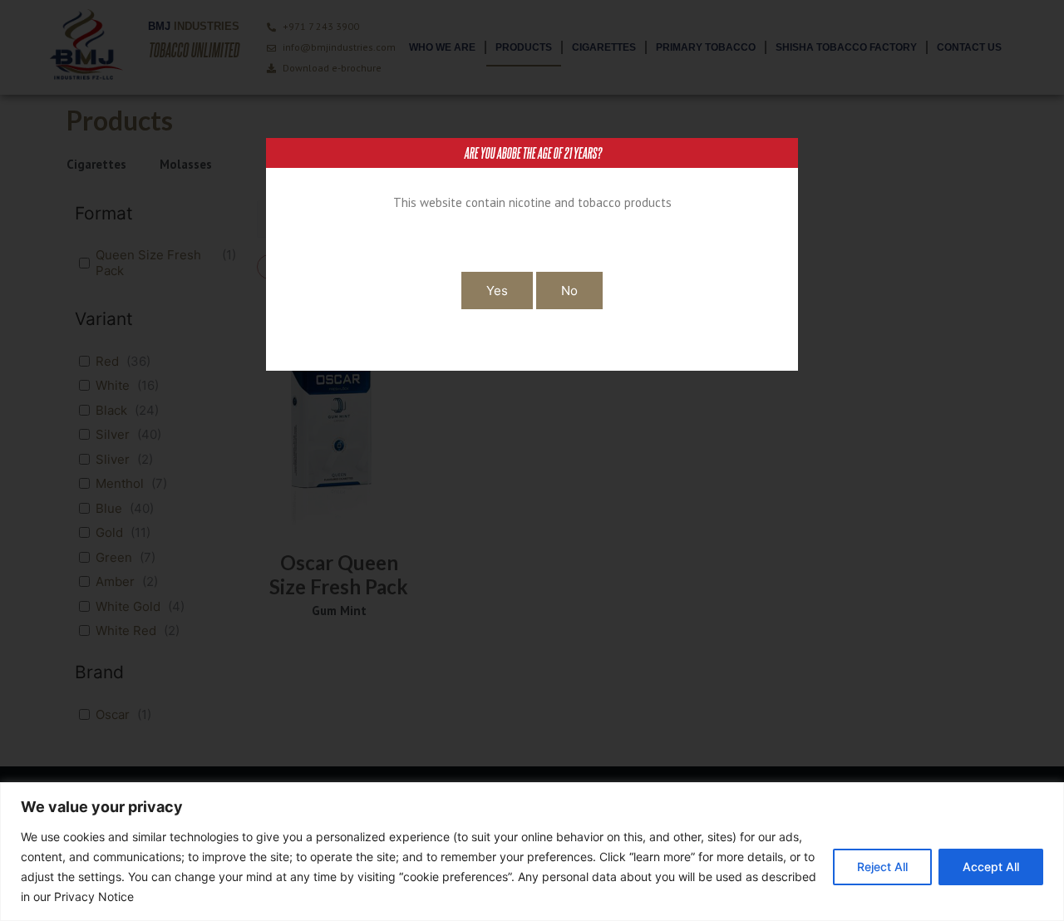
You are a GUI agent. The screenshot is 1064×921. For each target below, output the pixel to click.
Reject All (882, 866)
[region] (532, 851)
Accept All (991, 866)
